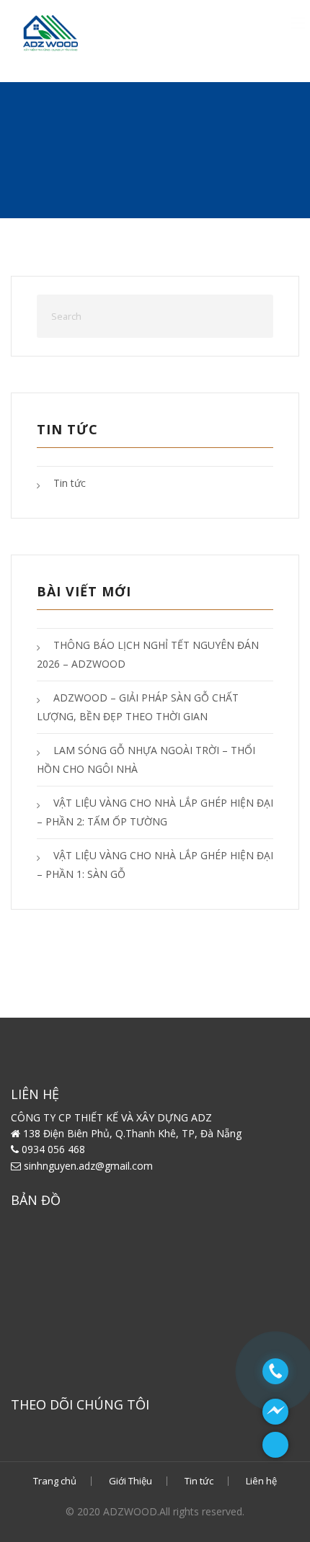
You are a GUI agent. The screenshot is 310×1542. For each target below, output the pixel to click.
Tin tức (69, 483)
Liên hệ (261, 1481)
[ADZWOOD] (119, 31)
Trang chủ (54, 1481)
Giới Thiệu (130, 1481)
